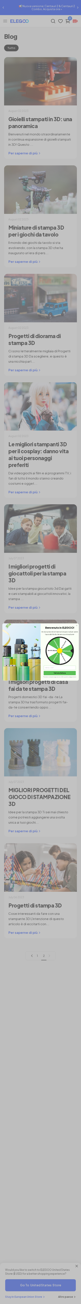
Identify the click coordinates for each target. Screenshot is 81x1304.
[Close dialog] (76, 625)
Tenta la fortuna (60, 673)
